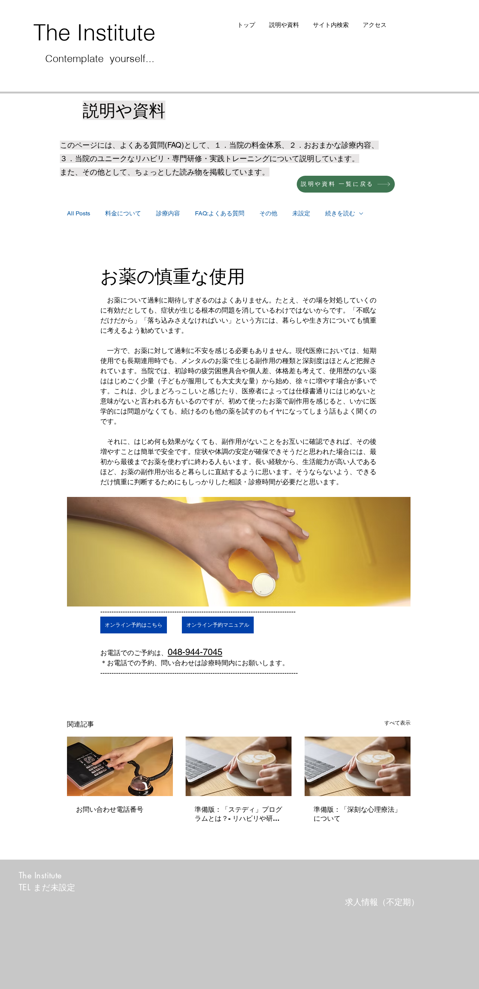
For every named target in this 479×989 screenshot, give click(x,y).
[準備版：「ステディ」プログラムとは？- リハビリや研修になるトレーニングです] (239, 766)
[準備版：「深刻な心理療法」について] (358, 766)
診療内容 (168, 213)
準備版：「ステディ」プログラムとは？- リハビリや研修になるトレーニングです (238, 814)
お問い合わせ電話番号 (109, 809)
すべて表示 (397, 723)
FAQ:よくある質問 (219, 213)
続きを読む (340, 213)
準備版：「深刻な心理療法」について (357, 813)
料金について (123, 213)
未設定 (301, 213)
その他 (268, 213)
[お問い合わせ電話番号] (120, 766)
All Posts (78, 213)
